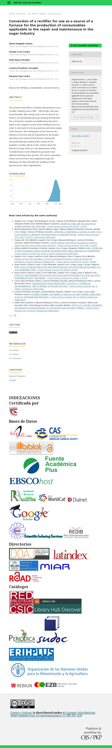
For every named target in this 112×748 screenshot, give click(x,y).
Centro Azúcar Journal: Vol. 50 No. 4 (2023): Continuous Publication (46, 253)
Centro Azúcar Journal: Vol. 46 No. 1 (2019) (67, 278)
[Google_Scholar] (29, 521)
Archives (21, 14)
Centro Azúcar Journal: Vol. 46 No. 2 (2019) (67, 226)
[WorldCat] (52, 502)
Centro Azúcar (21, 713)
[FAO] (49, 677)
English (12, 380)
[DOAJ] (29, 559)
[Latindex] (70, 559)
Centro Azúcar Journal (27, 2)
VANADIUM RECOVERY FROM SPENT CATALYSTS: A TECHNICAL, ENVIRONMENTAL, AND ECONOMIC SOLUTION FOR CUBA (52, 284)
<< (10, 315)
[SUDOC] (53, 646)
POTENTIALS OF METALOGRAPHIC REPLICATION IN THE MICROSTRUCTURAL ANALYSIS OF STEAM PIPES (58, 249)
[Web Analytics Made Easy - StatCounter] (13, 332)
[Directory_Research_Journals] (23, 570)
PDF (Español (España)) (85, 45)
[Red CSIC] (21, 613)
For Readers (14, 350)
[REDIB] (76, 538)
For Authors (14, 354)
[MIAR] (55, 570)
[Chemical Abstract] (56, 439)
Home (12, 14)
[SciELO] (21, 439)
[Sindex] (36, 538)
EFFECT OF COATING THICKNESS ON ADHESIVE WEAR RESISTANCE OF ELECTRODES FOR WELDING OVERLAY (58, 306)
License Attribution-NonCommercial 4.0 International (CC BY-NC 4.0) (53, 714)
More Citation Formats (83, 117)
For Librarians (15, 358)
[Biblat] (31, 454)
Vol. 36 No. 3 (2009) (36, 14)
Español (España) (17, 376)
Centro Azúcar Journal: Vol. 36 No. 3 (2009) (76, 261)
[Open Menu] (9, 2)
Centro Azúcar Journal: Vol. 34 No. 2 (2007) (77, 245)
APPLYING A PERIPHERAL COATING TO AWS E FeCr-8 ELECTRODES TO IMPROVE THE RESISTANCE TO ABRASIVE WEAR (58, 233)
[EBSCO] (44, 486)
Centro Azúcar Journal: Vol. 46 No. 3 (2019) (58, 270)
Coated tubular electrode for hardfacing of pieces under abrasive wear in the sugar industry (55, 244)
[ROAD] (25, 581)
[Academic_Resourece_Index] (23, 502)
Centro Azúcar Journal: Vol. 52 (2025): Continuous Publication (56, 309)
